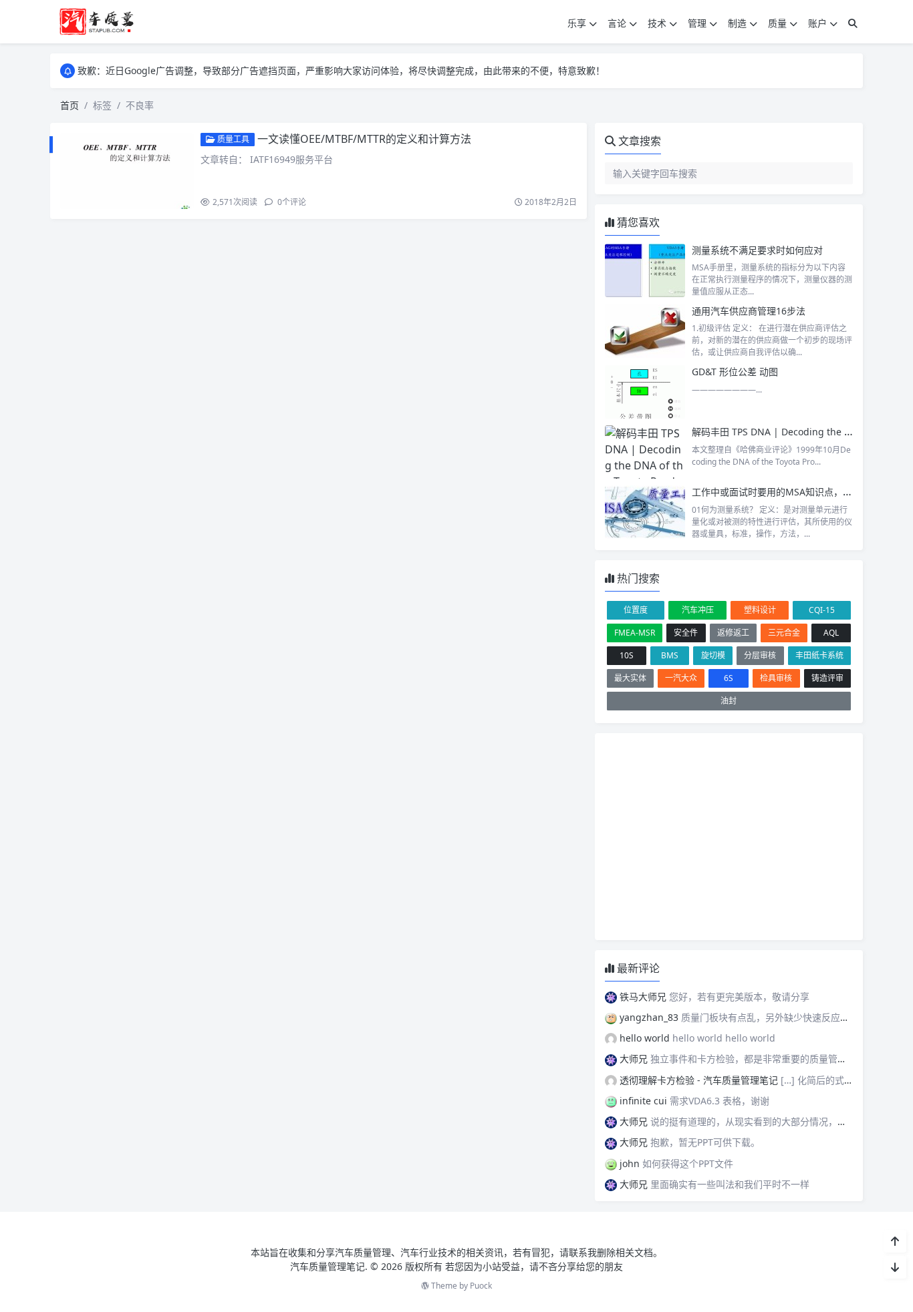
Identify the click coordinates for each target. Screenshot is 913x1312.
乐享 (576, 23)
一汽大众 (681, 678)
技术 (657, 23)
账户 (817, 23)
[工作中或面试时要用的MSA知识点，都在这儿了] (645, 512)
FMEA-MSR (634, 632)
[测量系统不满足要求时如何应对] (645, 270)
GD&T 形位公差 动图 (735, 371)
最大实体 (630, 678)
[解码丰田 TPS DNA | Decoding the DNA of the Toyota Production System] (645, 452)
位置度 (636, 610)
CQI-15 (822, 610)
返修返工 (733, 632)
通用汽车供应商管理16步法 (748, 310)
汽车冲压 (698, 610)
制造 (737, 23)
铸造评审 (827, 678)
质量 (777, 23)
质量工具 (232, 139)
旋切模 (713, 655)
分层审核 (760, 655)
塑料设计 (760, 610)
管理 (697, 23)
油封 (729, 700)
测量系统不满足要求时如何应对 (757, 250)
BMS (669, 655)
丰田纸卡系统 (819, 655)
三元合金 (784, 632)
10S (627, 655)
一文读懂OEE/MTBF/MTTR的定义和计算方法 (364, 139)
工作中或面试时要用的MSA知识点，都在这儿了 (791, 491)
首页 (69, 105)
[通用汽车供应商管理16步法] (645, 331)
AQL (831, 632)
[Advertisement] (729, 836)
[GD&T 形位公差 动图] (645, 392)
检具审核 (776, 678)
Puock (481, 1285)
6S (728, 678)
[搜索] (853, 23)
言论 (617, 23)
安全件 (686, 632)
